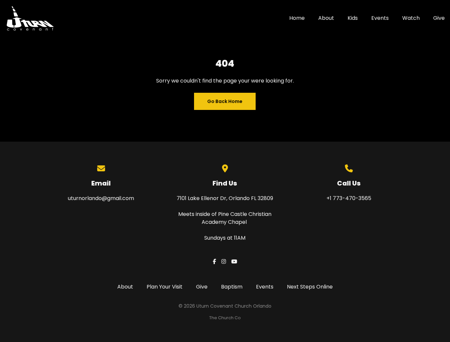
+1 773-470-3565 (348, 198)
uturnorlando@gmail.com (101, 198)
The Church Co (225, 318)
